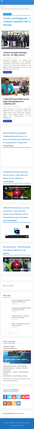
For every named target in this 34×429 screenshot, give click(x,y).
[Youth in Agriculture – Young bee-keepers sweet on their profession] (7, 318)
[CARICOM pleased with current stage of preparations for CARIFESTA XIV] (15, 86)
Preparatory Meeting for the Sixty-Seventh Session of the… (21, 309)
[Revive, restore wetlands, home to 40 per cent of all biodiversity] (7, 326)
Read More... (7, 72)
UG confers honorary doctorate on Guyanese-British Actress (21, 301)
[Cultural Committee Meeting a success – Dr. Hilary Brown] (15, 40)
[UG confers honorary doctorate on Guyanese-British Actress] (7, 302)
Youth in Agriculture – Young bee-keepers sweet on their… (21, 316)
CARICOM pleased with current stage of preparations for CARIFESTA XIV (16, 101)
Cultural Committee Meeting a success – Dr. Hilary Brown (15, 53)
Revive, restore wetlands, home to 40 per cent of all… (21, 324)
